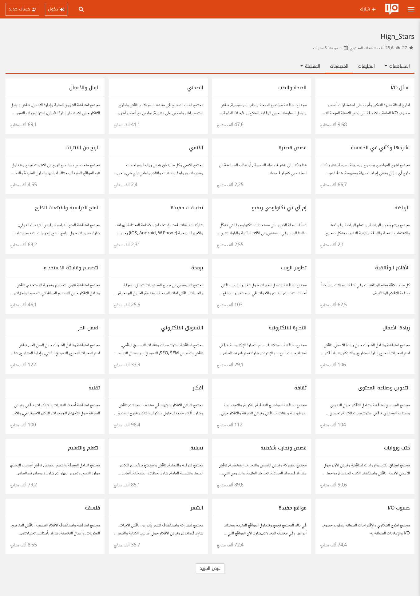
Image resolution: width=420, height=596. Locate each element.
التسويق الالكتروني (182, 327)
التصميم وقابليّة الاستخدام (71, 267)
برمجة (197, 267)
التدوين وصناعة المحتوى (384, 387)
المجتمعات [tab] (339, 66)
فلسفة (92, 507)
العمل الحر (89, 327)
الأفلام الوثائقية (392, 267)
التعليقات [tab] (366, 66)
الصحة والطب (292, 87)
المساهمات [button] (399, 66)
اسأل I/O (400, 87)
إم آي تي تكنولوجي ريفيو (279, 207)
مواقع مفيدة (293, 507)
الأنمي (196, 147)
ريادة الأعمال (396, 327)
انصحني (195, 87)
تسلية (196, 447)
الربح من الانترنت (82, 147)
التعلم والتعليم (84, 447)
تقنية (94, 387)
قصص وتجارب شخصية (283, 447)
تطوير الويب (294, 267)
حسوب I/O (399, 507)
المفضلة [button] (311, 66)
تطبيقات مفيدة (187, 207)
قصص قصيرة (293, 147)
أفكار (198, 387)
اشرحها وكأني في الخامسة (380, 147)
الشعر (197, 507)
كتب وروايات (397, 447)
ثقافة (300, 387)
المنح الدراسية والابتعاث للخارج (67, 207)
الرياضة (402, 207)
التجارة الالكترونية (288, 327)
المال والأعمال (84, 87)
